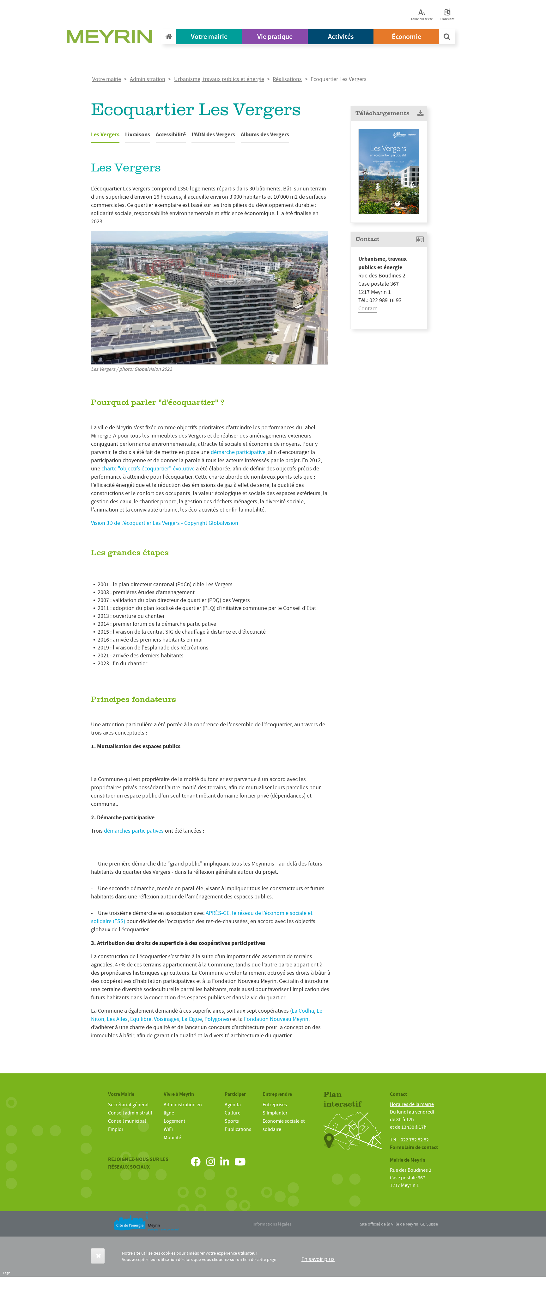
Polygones (216, 1019)
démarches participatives (134, 831)
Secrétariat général (128, 1105)
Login (6, 1273)
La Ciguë (191, 1019)
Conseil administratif (130, 1113)
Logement (174, 1121)
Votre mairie (209, 36)
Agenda (233, 1105)
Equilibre (140, 1019)
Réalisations (287, 79)
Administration (147, 79)
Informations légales (271, 1224)
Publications (238, 1129)
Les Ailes (117, 1019)
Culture (232, 1113)
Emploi (115, 1129)
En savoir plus (318, 1259)
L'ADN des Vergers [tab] (213, 134)
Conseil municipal (127, 1121)
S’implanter (275, 1113)
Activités (341, 36)
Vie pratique (275, 36)
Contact (367, 308)
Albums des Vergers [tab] (265, 134)
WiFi (168, 1129)
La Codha (303, 1011)
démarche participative (238, 452)
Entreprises (275, 1105)
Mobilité (172, 1137)
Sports (232, 1121)
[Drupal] (111, 38)
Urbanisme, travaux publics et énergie (219, 79)
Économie (406, 36)
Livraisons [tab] (137, 134)
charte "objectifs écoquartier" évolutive (148, 468)
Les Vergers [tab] (105, 134)
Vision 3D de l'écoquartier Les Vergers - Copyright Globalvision (164, 523)
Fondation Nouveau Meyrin (276, 1019)
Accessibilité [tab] (171, 134)
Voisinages (166, 1019)
